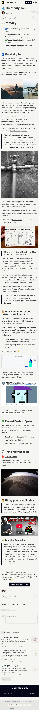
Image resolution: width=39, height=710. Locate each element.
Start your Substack (16, 705)
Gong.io (14, 63)
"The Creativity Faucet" (18, 131)
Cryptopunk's (6, 375)
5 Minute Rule (14, 291)
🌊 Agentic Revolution (9, 637)
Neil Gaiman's (17, 220)
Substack (12, 708)
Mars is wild (11, 456)
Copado (8, 437)
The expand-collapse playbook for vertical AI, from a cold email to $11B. (14, 656)
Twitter (30, 577)
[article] (19, 641)
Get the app (27, 705)
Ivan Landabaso (10, 12)
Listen (35, 13)
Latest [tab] (8, 632)
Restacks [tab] (13, 610)
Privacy (19, 701)
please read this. (16, 323)
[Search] (36, 632)
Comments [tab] (6, 610)
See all (5, 679)
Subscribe (28, 2)
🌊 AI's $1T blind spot (9, 666)
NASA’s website (7, 460)
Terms (23, 701)
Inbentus (8, 443)
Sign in (35, 2)
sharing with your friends (17, 574)
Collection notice (30, 701)
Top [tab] (4, 632)
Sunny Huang (24, 58)
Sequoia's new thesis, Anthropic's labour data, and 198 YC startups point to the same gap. (15, 669)
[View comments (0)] (10, 18)
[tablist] (9, 610)
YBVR (7, 440)
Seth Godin (5, 211)
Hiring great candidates (19, 500)
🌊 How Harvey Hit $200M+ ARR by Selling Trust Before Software (14, 652)
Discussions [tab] (15, 632)
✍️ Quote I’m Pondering (13, 540)
